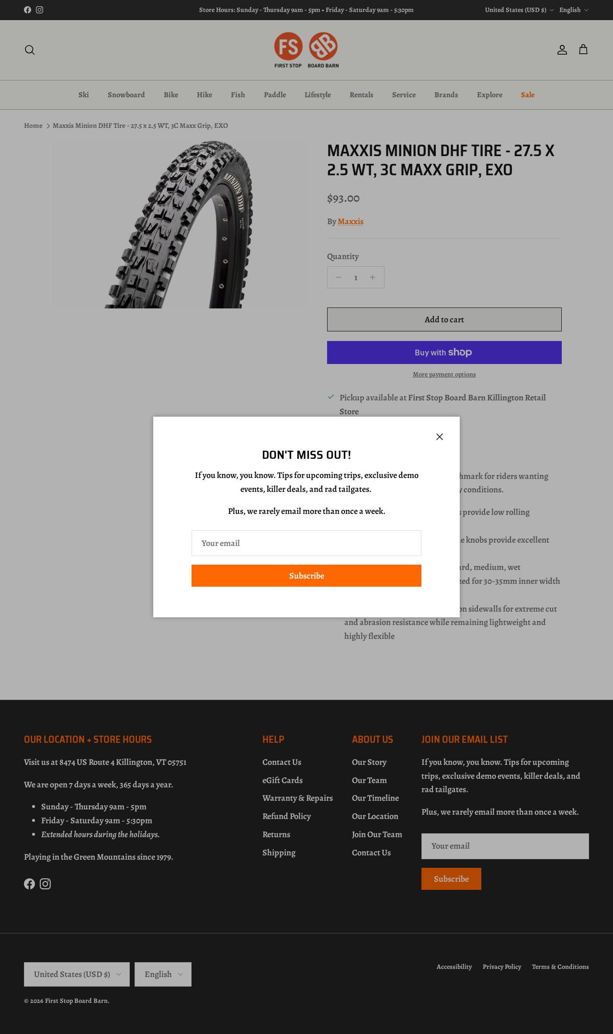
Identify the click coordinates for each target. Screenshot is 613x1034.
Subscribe (306, 575)
